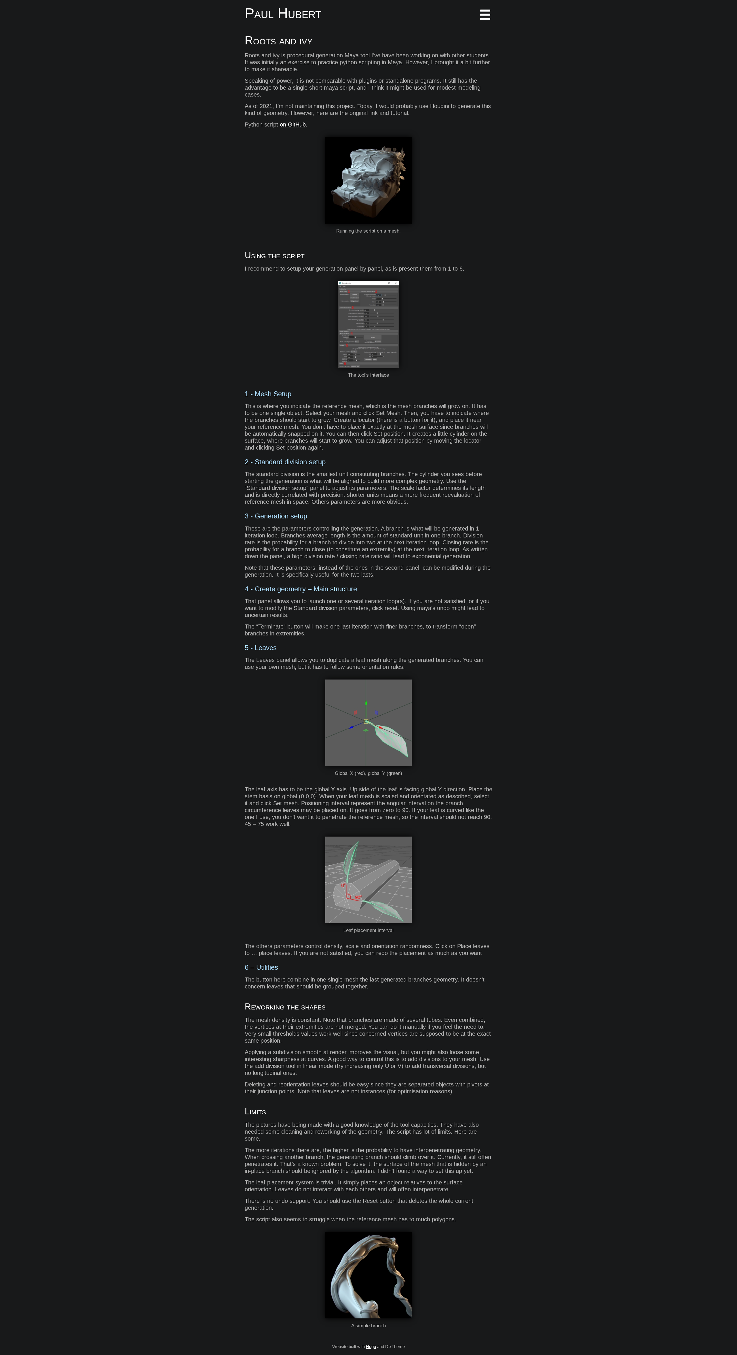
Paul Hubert (283, 13)
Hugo (371, 1346)
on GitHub (293, 124)
